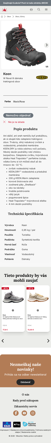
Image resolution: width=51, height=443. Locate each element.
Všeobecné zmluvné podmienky (22, 430)
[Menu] (46, 9)
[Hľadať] (39, 9)
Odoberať (25, 382)
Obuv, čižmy (20, 16)
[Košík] (31, 9)
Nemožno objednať (18, 115)
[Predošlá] (2, 340)
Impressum (4, 430)
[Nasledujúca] (48, 340)
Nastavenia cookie (29, 432)
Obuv (9, 16)
